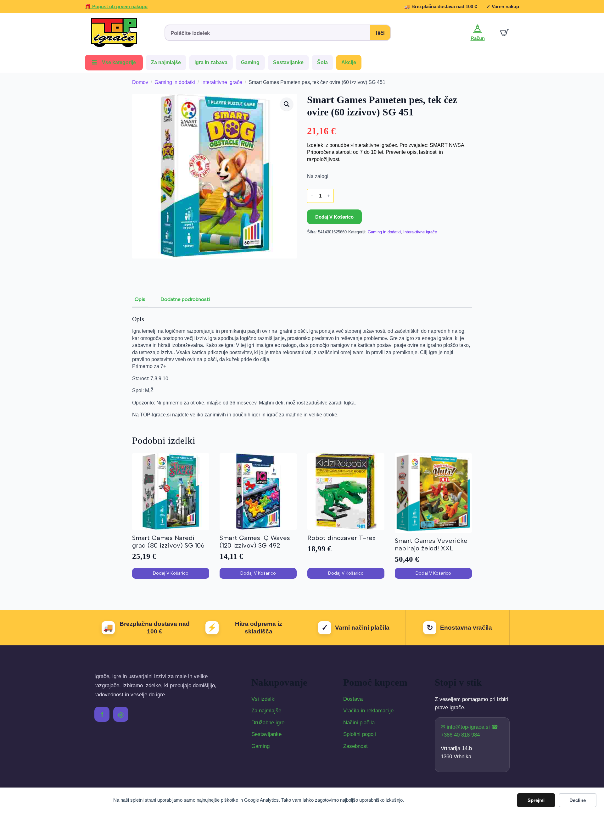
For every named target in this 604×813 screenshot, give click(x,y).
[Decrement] (312, 195)
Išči (380, 33)
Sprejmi (536, 800)
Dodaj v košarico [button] (170, 573)
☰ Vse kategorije (114, 62)
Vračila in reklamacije (368, 711)
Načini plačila (359, 723)
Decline (577, 800)
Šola (322, 62)
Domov (140, 82)
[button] (286, 104)
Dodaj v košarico (334, 217)
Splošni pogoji (359, 734)
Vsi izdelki (263, 699)
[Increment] (328, 195)
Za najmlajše (166, 62)
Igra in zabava (210, 62)
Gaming (250, 62)
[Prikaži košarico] (504, 32)
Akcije (348, 62)
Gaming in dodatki (174, 82)
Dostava (353, 699)
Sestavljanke (288, 62)
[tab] (140, 299)
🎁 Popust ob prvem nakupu (116, 6)
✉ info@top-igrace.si (466, 727)
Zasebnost (355, 746)
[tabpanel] (302, 366)
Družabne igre (267, 723)
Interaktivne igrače (221, 82)
